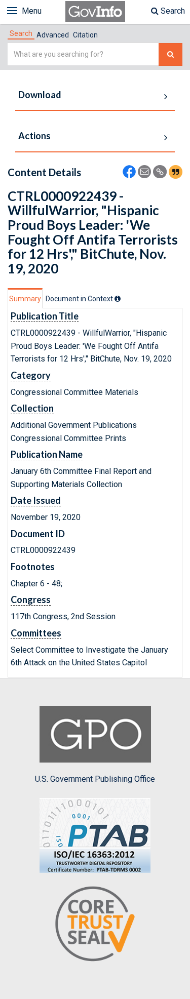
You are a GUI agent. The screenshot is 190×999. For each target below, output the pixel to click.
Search (172, 11)
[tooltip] (118, 298)
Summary (25, 299)
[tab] (21, 33)
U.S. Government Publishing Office (95, 779)
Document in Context (80, 299)
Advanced (52, 35)
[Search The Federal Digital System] (170, 54)
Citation (85, 35)
